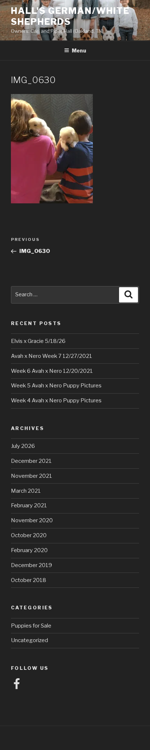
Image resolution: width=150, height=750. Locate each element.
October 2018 (28, 580)
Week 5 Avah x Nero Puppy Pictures (56, 385)
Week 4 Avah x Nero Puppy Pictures (56, 400)
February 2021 (29, 505)
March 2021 (26, 491)
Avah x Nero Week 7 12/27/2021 (51, 356)
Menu (79, 50)
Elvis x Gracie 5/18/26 (38, 341)
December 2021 (31, 461)
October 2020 (29, 535)
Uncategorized (29, 640)
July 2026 (23, 446)
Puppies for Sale (31, 625)
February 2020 (29, 550)
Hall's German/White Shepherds (70, 16)
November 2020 (32, 520)
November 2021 (31, 476)
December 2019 (31, 565)
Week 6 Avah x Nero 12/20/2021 (52, 371)
